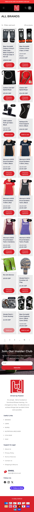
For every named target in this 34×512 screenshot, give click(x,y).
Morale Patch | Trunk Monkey (8, 315)
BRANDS (8, 420)
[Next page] (29, 340)
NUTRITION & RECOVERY (13, 431)
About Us (8, 449)
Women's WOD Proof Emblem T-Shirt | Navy (24, 161)
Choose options (9, 65)
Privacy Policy (9, 453)
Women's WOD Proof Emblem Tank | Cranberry (9, 240)
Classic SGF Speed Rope (23, 89)
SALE (6, 439)
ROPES (7, 427)
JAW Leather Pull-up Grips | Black (8, 123)
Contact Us (8, 460)
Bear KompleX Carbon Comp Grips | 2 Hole (24, 48)
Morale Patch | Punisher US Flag (24, 280)
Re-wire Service (8, 275)
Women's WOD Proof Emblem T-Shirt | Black (8, 161)
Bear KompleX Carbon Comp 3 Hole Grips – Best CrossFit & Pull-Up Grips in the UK (8, 51)
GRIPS (7, 423)
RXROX (19, 499)
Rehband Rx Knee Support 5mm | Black (24, 124)
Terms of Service (10, 457)
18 (24, 340)
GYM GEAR (8, 435)
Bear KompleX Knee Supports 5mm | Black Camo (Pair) (24, 317)
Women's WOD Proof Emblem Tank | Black (24, 201)
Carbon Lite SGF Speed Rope (8, 89)
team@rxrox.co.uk (14, 472)
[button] (4, 8)
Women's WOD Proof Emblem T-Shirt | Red (8, 201)
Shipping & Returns (11, 464)
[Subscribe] (17, 367)
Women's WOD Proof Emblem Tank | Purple (24, 240)
